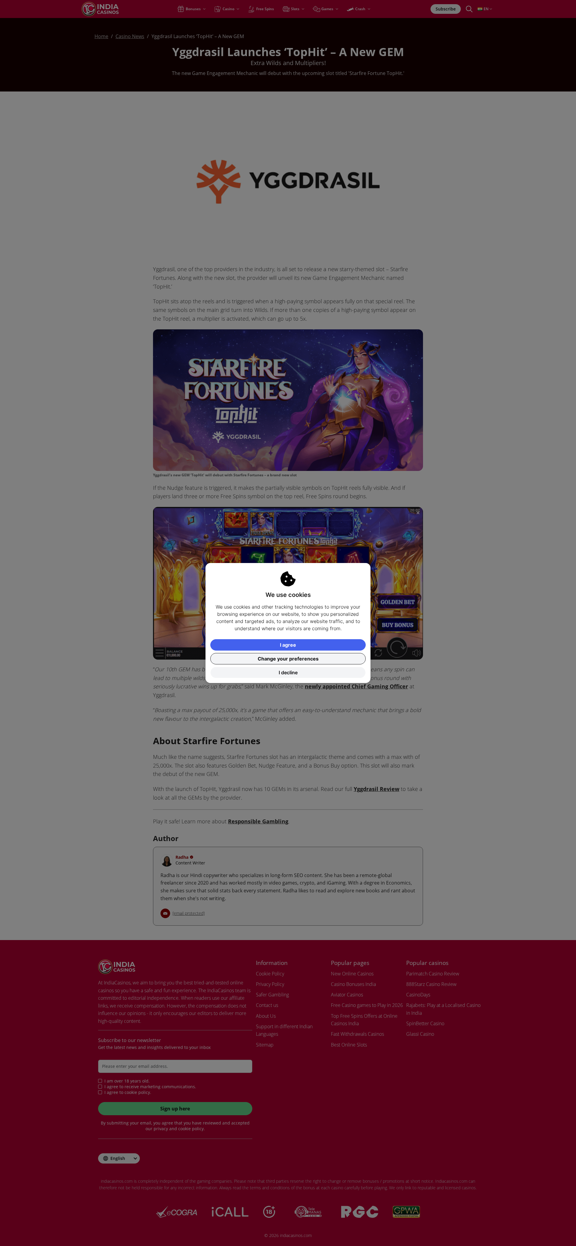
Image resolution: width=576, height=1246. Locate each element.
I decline (288, 672)
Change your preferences (288, 659)
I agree (288, 645)
